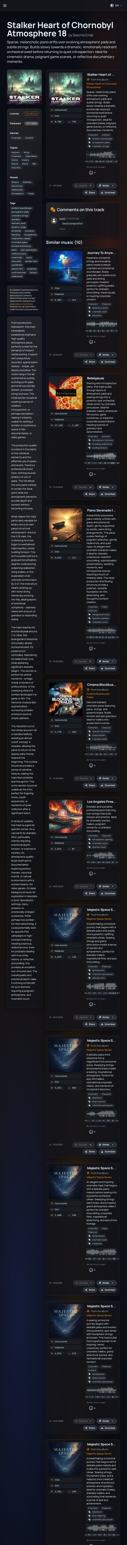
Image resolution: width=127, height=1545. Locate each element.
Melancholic (17, 190)
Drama (15, 160)
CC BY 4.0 (31, 113)
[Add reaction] (92, 173)
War (34, 164)
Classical (106, 304)
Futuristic (16, 168)
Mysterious (17, 186)
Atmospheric (18, 193)
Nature (15, 164)
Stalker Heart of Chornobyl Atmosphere (101, 85)
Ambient (29, 138)
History (25, 160)
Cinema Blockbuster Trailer (98, 695)
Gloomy (15, 182)
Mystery (16, 152)
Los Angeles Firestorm (104, 801)
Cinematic (16, 138)
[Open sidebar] (4, 5)
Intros (26, 152)
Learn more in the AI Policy (21, 304)
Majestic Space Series (99, 919)
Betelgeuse (95, 378)
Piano (104, 607)
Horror (25, 164)
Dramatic (27, 182)
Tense (31, 193)
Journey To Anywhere (103, 252)
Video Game (31, 156)
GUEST (62, 219)
